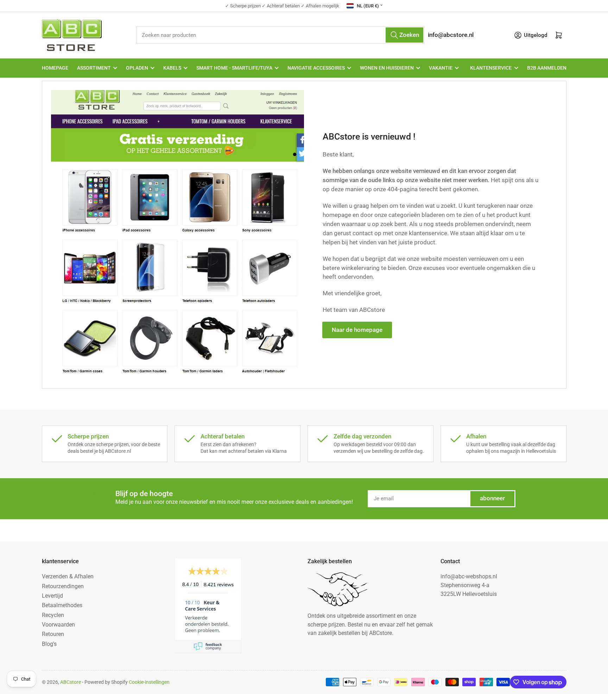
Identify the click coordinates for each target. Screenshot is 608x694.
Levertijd (52, 595)
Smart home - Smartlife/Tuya (234, 68)
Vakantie (440, 68)
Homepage (55, 68)
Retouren (53, 634)
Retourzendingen (63, 586)
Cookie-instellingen (149, 682)
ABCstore (70, 682)
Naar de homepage (357, 330)
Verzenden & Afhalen (68, 576)
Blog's (49, 644)
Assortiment (94, 68)
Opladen (137, 68)
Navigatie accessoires (316, 68)
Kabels (172, 68)
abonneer (492, 498)
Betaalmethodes (62, 605)
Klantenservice (491, 68)
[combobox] (280, 35)
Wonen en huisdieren (387, 68)
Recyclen (53, 615)
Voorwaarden (58, 624)
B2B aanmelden (546, 68)
